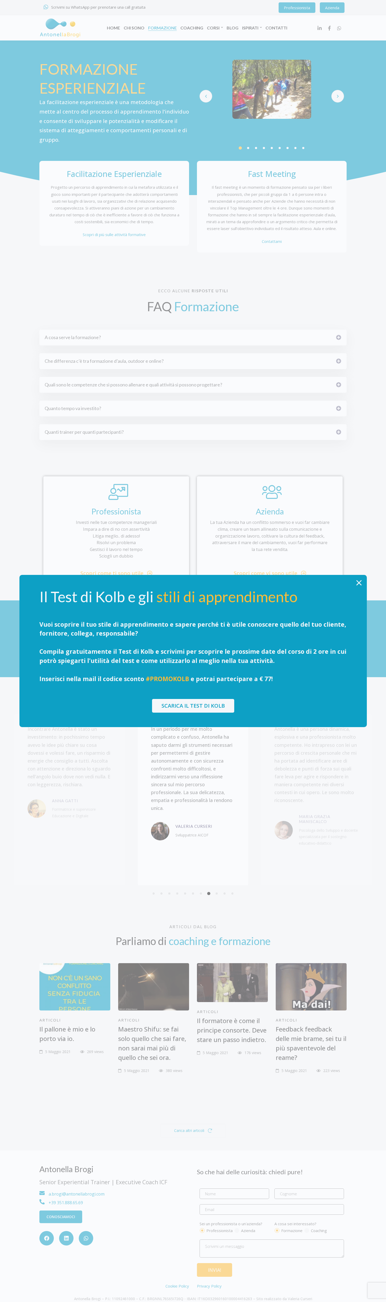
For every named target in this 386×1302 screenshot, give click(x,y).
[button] (193, 706)
